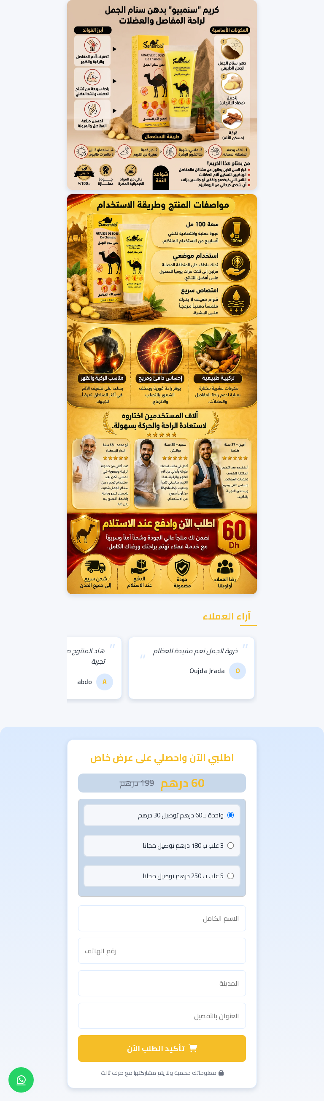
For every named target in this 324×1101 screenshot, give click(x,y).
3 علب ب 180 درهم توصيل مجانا (183, 845)
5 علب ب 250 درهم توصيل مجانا (183, 876)
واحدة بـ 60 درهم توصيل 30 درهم (181, 815)
